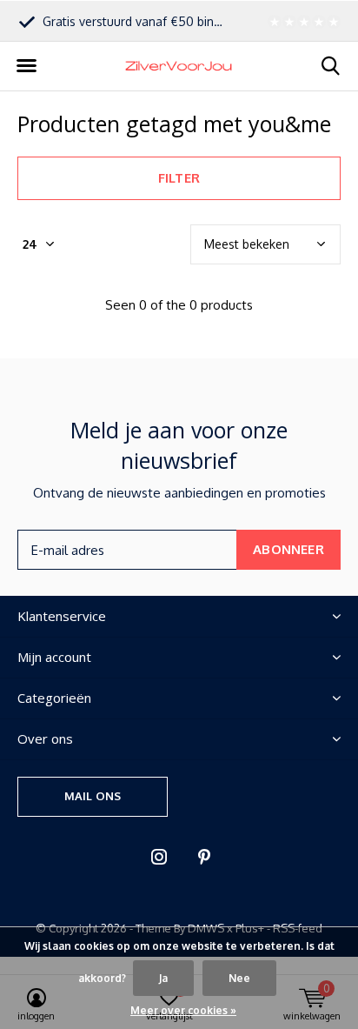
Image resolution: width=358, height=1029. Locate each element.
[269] (301, 21)
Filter (179, 178)
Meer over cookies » (183, 1010)
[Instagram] (159, 857)
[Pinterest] (204, 857)
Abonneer (288, 549)
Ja (163, 978)
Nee (239, 978)
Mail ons (92, 796)
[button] (26, 66)
